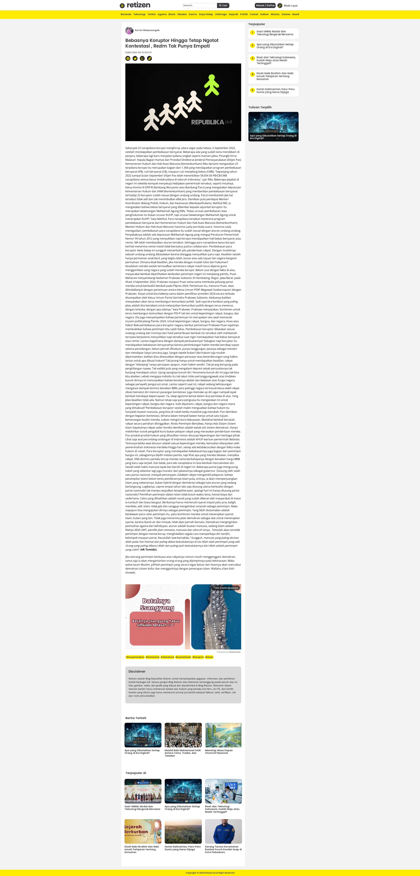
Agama (162, 14)
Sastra (193, 14)
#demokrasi (167, 657)
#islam (209, 657)
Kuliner (264, 14)
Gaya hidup (206, 14)
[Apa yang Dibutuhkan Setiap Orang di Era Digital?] (273, 126)
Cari (224, 5)
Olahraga (221, 14)
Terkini (151, 14)
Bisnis (171, 14)
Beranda (126, 14)
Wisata (275, 14)
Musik (295, 14)
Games (286, 14)
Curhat (254, 14)
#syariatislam (183, 657)
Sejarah (233, 14)
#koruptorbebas (135, 657)
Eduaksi (182, 14)
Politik (244, 14)
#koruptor (198, 657)
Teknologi (139, 14)
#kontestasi (152, 657)
